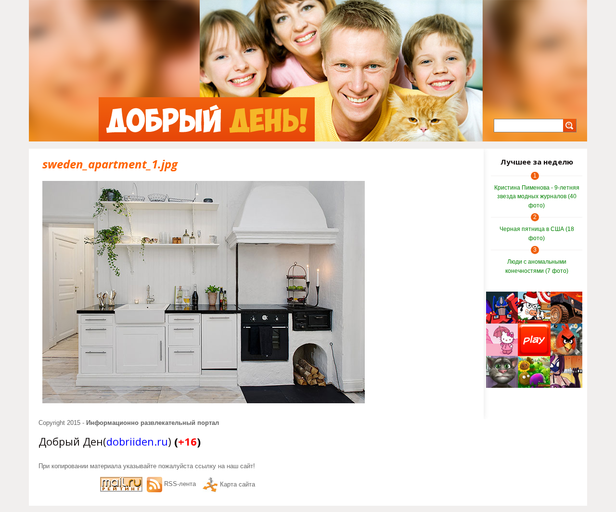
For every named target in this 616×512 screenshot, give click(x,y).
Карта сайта (237, 484)
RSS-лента (180, 483)
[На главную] (207, 119)
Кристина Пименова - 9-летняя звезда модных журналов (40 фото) (536, 196)
